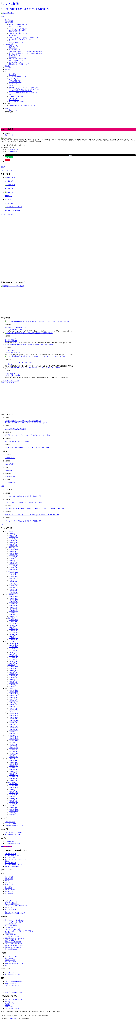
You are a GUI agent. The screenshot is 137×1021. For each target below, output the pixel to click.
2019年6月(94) (13, 701)
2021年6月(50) (13, 654)
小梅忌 (3, 167)
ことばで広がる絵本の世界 (17, 30)
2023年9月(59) (13, 602)
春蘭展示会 (8, 196)
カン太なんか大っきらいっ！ (18, 28)
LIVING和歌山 (13, 1018)
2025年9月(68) (13, 555)
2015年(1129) (12, 782)
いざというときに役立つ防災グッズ (16, 906)
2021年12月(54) (13, 643)
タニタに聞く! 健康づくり (17, 62)
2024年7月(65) (13, 582)
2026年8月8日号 (10, 464)
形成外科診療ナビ (14, 55)
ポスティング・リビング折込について (17, 859)
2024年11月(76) (13, 575)
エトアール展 (9, 188)
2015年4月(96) (13, 798)
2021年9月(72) (13, 648)
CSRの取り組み (9, 1003)
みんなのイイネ (14, 100)
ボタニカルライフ (10, 909)
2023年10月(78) (13, 600)
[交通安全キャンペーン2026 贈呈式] (12, 286)
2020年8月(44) (13, 674)
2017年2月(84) (13, 755)
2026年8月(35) (13, 533)
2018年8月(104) (13, 721)
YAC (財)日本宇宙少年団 (12, 843)
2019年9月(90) (13, 695)
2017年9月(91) (13, 742)
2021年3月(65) (13, 659)
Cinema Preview (13, 78)
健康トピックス (14, 46)
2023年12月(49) (13, 596)
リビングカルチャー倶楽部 (13, 833)
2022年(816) (11, 618)
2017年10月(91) (13, 740)
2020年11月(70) (13, 668)
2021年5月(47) (13, 656)
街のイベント (13, 110)
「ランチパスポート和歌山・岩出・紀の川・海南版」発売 (23, 496)
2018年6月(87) (13, 724)
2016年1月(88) (13, 780)
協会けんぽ (12, 57)
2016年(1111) (11, 758)
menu (2, 16)
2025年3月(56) (13, 566)
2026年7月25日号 (10, 476)
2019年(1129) (12, 688)
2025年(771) (11, 548)
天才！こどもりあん (15, 32)
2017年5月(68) (13, 749)
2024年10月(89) (13, 576)
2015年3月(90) (13, 800)
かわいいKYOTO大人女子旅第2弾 (15, 429)
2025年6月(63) (13, 560)
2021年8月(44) (13, 650)
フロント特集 (9, 21)
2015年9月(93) (13, 789)
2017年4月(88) (13, 751)
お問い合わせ (9, 1006)
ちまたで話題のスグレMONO (18, 76)
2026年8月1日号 (10, 470)
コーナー (7, 71)
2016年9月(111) (13, 766)
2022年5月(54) (13, 632)
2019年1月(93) (13, 710)
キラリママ (12, 75)
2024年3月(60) (13, 589)
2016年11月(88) (13, 762)
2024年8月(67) (13, 580)
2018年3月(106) (13, 730)
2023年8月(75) (13, 603)
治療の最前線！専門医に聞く (18, 58)
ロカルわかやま (10, 972)
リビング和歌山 (10, 822)
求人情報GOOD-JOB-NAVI (13, 834)
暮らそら (7, 66)
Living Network (9, 841)
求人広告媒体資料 (10, 863)
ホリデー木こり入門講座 (12, 210)
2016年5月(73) (13, 773)
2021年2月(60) (13, 661)
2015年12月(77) (13, 784)
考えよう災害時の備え (12, 904)
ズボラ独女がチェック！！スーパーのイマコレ (23, 87)
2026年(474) (11, 531)
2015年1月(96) (13, 803)
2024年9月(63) (13, 578)
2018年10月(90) (13, 717)
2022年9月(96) (13, 625)
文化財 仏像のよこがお (16, 80)
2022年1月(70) (13, 639)
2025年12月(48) (13, 549)
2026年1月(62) (13, 546)
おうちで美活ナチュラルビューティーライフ (23, 92)
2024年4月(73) (13, 587)
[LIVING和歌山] (11, 3)
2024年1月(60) (13, 593)
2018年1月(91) (13, 733)
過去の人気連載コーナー (16, 101)
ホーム (7, 19)
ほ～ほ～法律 (13, 83)
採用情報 (7, 1005)
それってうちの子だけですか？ (18, 24)
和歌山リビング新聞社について (14, 999)
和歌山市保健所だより (16, 60)
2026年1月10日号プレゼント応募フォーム (22, 105)
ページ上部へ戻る (6, 846)
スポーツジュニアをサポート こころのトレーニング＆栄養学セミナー (27, 447)
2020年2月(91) (13, 685)
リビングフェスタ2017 (12, 985)
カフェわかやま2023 (11, 956)
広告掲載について (10, 854)
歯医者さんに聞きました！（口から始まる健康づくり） (26, 53)
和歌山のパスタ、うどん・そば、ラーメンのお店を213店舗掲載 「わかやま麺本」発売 (32, 515)
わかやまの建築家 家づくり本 (14, 825)
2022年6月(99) (13, 630)
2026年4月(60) (13, 540)
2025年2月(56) (13, 567)
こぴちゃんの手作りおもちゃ (18, 33)
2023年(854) (11, 594)
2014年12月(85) (13, 807)
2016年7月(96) (13, 769)
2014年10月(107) (14, 811)
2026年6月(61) (13, 537)
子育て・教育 (9, 23)
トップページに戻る (7, 214)
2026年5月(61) (13, 538)
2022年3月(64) (13, 636)
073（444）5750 (13, 149)
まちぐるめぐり (10, 958)
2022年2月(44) (13, 638)
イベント (7, 69)
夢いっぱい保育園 (10, 983)
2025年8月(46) (13, 557)
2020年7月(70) (13, 675)
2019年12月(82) (13, 690)
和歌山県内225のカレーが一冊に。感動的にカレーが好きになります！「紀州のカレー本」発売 (34, 508)
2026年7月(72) (13, 535)
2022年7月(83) (13, 629)
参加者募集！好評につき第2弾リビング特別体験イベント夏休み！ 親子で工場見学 (14, 940)
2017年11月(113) (14, 739)
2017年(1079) (12, 735)
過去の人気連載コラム (16, 42)
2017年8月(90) (13, 744)
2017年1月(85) (13, 757)
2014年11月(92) (13, 809)
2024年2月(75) (13, 591)
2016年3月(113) (13, 776)
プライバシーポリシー (12, 1008)
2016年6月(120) (13, 771)
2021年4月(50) (13, 657)
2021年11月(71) (13, 645)
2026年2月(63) (13, 544)
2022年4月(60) (13, 634)
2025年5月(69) (13, 562)
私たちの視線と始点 (15, 82)
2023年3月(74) (13, 612)
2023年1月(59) (13, 616)
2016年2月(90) (13, 778)
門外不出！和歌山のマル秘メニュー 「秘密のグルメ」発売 (23, 502)
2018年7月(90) (13, 722)
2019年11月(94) (13, 692)
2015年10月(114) (14, 787)
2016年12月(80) (13, 760)
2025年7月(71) (13, 558)
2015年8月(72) (13, 791)
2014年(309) (11, 805)
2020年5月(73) (13, 679)
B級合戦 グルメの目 (11, 902)
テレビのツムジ (14, 98)
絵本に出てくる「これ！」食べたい (20, 39)
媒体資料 (7, 861)
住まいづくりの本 (10, 823)
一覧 (2, 486)
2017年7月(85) (13, 746)
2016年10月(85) (13, 764)
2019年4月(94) (13, 704)
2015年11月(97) (13, 785)
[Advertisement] (61, 118)
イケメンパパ (13, 73)
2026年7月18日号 (10, 483)
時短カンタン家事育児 (16, 26)
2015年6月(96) (13, 794)
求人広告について (10, 857)
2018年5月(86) (13, 726)
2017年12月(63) (13, 737)
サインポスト (9, 203)
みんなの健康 (9, 44)
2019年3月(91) (13, 706)
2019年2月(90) (13, 708)
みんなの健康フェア (15, 49)
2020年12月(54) (13, 666)
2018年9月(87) (13, 719)
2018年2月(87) (13, 731)
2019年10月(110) (14, 694)
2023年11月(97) (13, 598)
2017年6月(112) (13, 748)
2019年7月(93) (13, 699)
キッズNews (12, 35)
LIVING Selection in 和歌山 (17, 96)
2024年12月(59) (13, 573)
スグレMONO (9, 893)
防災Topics (12, 85)
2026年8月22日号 (10, 458)
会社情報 (7, 1001)
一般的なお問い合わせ (12, 866)
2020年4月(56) (13, 681)
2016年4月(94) (13, 775)
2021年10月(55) (13, 647)
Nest (6, 965)
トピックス (12, 94)
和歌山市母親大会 (6, 170)
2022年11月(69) (13, 621)
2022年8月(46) (13, 627)
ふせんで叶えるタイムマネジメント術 (17, 441)
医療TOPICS (13, 48)
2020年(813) (11, 665)
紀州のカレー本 (10, 960)
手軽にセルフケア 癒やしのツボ (19, 64)
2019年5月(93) (13, 703)
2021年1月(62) (13, 663)
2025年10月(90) (13, 553)
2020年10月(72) (13, 670)
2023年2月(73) (13, 614)
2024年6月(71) (13, 584)
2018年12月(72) (13, 713)
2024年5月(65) (13, 585)
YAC (10, 40)
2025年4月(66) (13, 564)
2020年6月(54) (13, 677)
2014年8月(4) (13, 814)
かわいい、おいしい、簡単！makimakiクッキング (24, 37)
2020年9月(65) (13, 672)
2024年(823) (11, 571)
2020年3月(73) (13, 683)
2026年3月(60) (13, 542)
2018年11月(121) (14, 715)
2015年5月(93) (13, 796)
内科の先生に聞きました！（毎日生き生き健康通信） (26, 51)
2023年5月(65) (13, 609)
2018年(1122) (12, 712)
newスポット (9, 67)
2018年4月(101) (13, 728)
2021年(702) (11, 641)
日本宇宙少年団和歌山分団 (13, 992)
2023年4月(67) (13, 611)
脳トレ (7, 911)
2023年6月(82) (13, 607)
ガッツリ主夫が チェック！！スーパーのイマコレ (24, 89)
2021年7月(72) (13, 652)
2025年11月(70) (13, 551)
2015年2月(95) (13, 802)
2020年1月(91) (13, 686)
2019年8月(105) (13, 697)
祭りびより (8, 907)
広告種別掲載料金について (13, 855)
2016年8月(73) (13, 767)
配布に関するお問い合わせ (13, 864)
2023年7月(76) (13, 605)
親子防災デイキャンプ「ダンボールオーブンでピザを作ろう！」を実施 (27, 435)
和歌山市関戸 (13, 152)
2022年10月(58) (13, 623)
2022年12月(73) (13, 620)
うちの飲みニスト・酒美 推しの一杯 (20, 91)
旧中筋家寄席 (9, 181)
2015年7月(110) (13, 793)
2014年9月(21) (13, 812)
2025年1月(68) (13, 569)
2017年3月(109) (13, 753)
